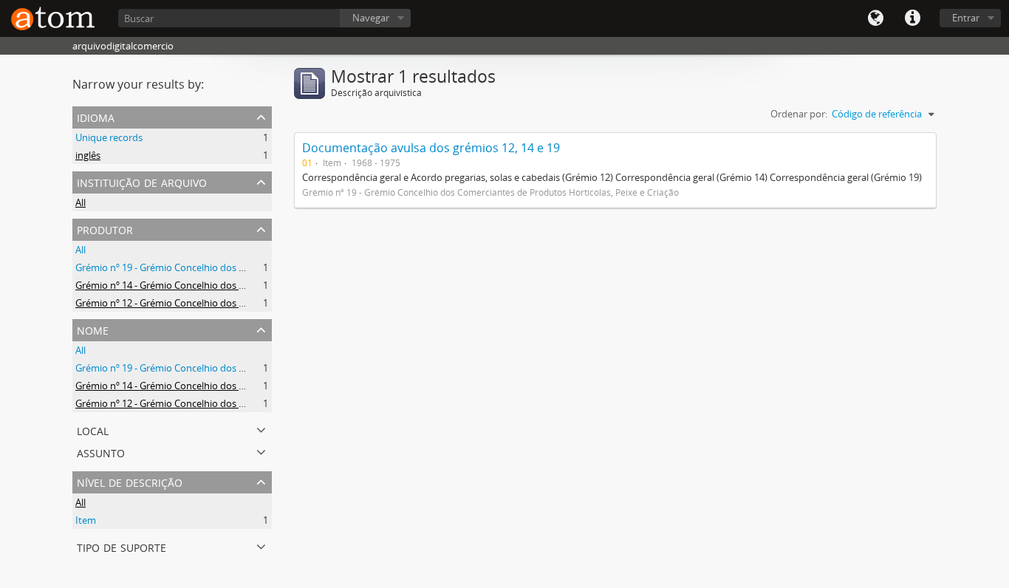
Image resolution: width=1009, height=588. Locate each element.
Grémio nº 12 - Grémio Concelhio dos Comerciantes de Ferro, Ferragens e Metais (250, 303)
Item (85, 520)
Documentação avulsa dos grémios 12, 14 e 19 (431, 148)
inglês (87, 155)
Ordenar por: (798, 113)
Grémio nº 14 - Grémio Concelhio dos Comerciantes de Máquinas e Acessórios (244, 285)
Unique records (109, 137)
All (80, 202)
